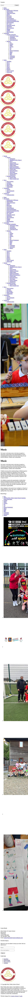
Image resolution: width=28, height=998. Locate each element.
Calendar (6, 963)
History (5, 515)
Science (5, 503)
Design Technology (8, 507)
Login (20, 996)
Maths (5, 502)
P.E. (4, 504)
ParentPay (6, 959)
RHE (5, 510)
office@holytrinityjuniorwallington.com (13, 937)
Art (4, 506)
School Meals (7, 960)
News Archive (7, 961)
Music (5, 508)
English (5, 500)
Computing (6, 512)
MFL (5, 511)
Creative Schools (15, 996)
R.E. (5, 496)
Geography (6, 514)
